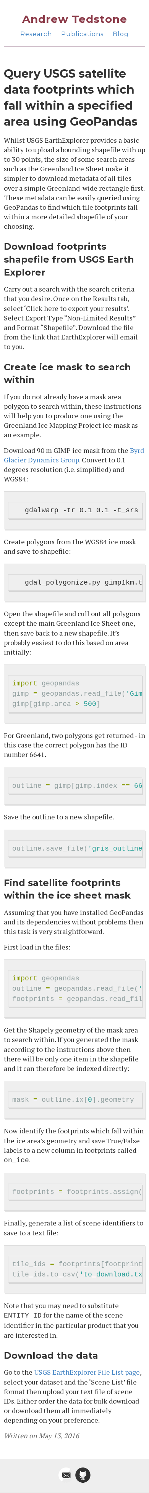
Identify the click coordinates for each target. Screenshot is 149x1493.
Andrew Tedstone (74, 19)
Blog (121, 34)
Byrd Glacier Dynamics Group (74, 455)
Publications (82, 34)
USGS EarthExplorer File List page (87, 1372)
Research (36, 34)
